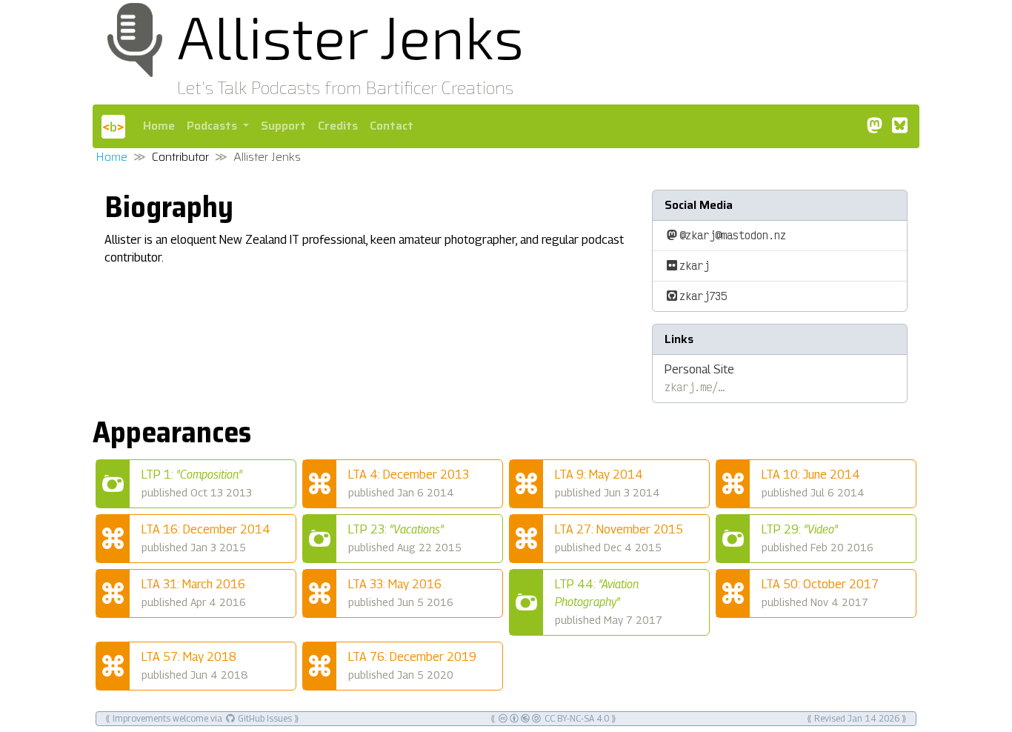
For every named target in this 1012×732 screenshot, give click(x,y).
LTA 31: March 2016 (194, 592)
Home (159, 125)
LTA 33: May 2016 (400, 592)
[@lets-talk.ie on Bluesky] (899, 125)
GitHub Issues (264, 718)
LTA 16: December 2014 (206, 537)
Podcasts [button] (213, 125)
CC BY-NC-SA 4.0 (575, 718)
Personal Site (699, 378)
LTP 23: (405, 537)
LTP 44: (608, 601)
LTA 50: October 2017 (820, 592)
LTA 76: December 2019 (412, 665)
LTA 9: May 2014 (607, 483)
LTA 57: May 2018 (195, 665)
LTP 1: (197, 483)
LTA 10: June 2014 (813, 483)
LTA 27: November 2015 (619, 537)
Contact (391, 125)
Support (283, 125)
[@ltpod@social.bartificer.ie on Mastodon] (874, 125)
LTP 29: (817, 537)
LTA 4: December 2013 (408, 483)
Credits (338, 125)
